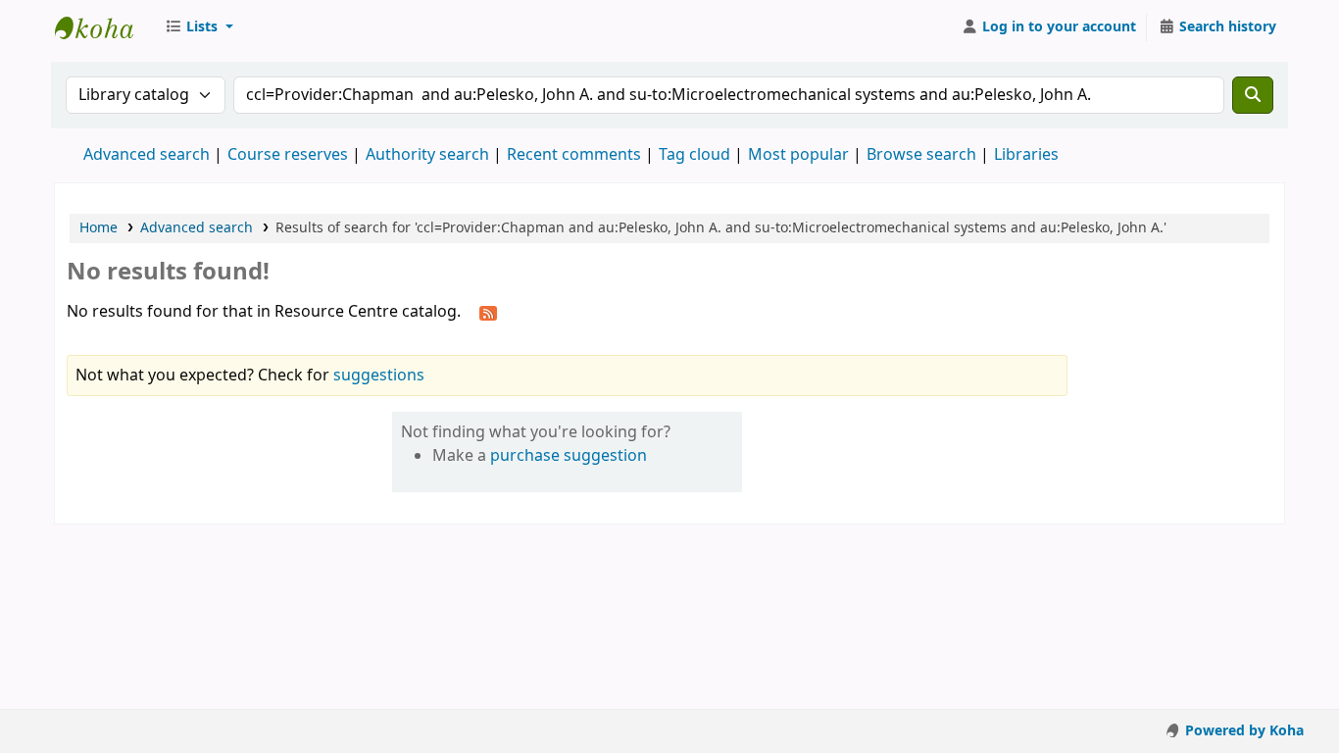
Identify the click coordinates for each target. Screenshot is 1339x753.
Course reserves (287, 155)
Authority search (427, 155)
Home (98, 228)
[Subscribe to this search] (488, 312)
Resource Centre (104, 27)
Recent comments (574, 155)
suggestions (378, 375)
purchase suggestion (568, 456)
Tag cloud (694, 155)
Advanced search (146, 155)
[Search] (1252, 95)
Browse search (921, 155)
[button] (199, 27)
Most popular (798, 155)
